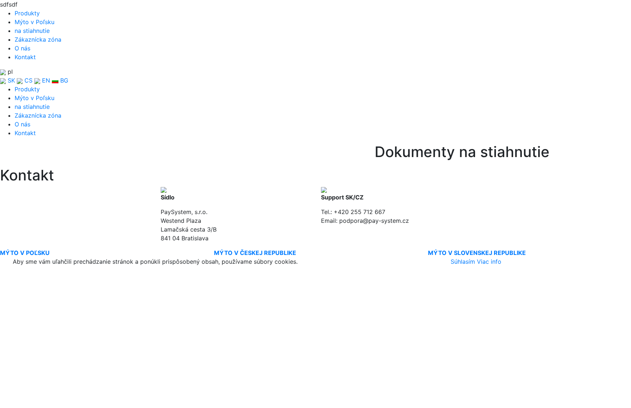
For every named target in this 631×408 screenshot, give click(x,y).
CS (27, 80)
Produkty (27, 13)
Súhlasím (463, 261)
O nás (22, 48)
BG (63, 80)
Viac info (489, 261)
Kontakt (25, 57)
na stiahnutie (32, 30)
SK (10, 80)
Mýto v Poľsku (34, 22)
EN (45, 80)
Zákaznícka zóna (38, 39)
